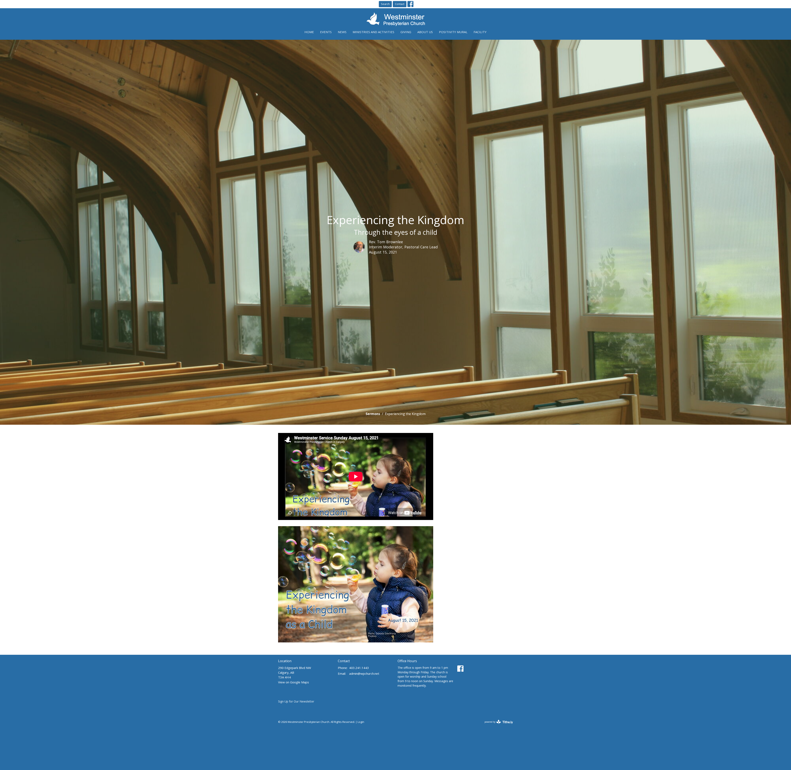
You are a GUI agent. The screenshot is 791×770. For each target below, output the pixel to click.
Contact (399, 4)
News (342, 32)
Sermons (373, 414)
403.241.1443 (359, 668)
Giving (405, 32)
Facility (480, 32)
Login (361, 722)
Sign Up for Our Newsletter (296, 701)
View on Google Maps (293, 682)
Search (385, 4)
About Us (425, 32)
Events (326, 32)
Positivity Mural (453, 32)
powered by (496, 725)
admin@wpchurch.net (364, 673)
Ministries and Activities (373, 32)
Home (309, 32)
